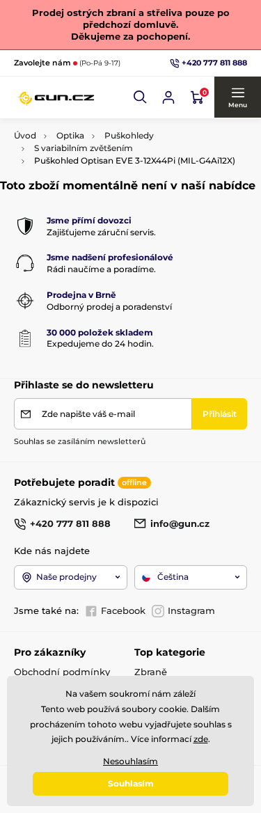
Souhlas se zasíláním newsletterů (79, 441)
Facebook (123, 610)
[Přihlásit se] (168, 97)
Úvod (25, 135)
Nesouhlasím (130, 761)
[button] (141, 97)
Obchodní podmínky (62, 671)
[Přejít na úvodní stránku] (55, 97)
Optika (70, 135)
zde (200, 739)
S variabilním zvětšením (83, 148)
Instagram (191, 610)
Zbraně (150, 671)
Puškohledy (129, 135)
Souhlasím (131, 783)
